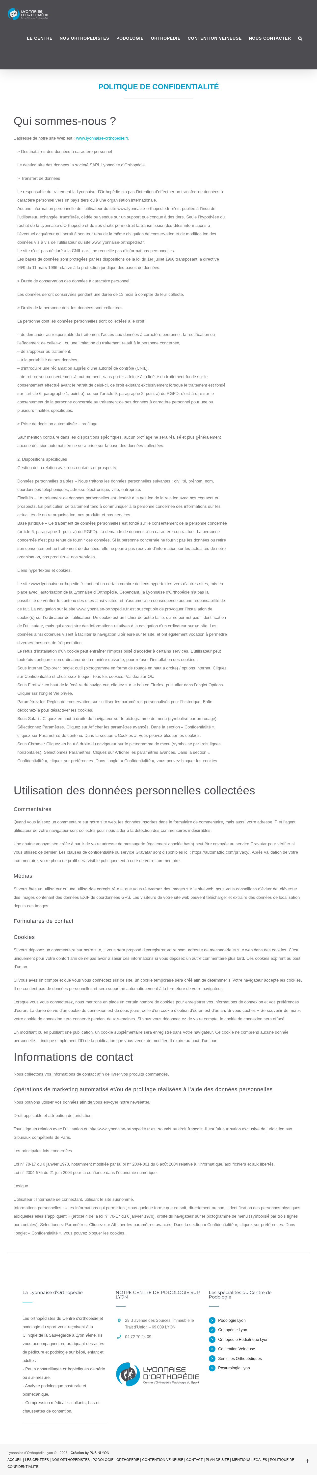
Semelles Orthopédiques (240, 1358)
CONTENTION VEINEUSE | (164, 1460)
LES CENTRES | (38, 1460)
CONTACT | (196, 1460)
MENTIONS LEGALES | (251, 1460)
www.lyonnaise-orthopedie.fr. (102, 138)
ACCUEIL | (16, 1460)
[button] (300, 38)
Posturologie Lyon (234, 1368)
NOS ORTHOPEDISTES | (72, 1460)
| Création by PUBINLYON (89, 1453)
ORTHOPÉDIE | (129, 1460)
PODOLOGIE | (104, 1460)
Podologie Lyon (232, 1320)
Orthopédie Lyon (232, 1330)
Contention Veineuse (236, 1349)
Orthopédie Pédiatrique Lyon (243, 1339)
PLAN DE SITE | (219, 1460)
